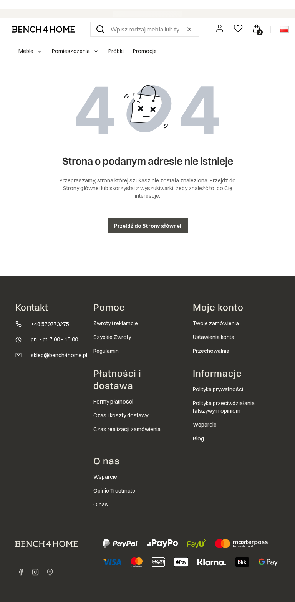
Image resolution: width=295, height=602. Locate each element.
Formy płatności (113, 401)
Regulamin (106, 350)
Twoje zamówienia (216, 323)
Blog (198, 438)
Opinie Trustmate (114, 490)
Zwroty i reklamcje (115, 323)
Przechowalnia (211, 350)
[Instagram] (35, 572)
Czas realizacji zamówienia (127, 429)
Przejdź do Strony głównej (147, 225)
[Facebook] (20, 572)
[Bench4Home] (50, 572)
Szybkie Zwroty (112, 337)
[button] (100, 29)
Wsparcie (205, 424)
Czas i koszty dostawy (120, 415)
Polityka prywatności (218, 389)
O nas (100, 504)
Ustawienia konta (213, 337)
